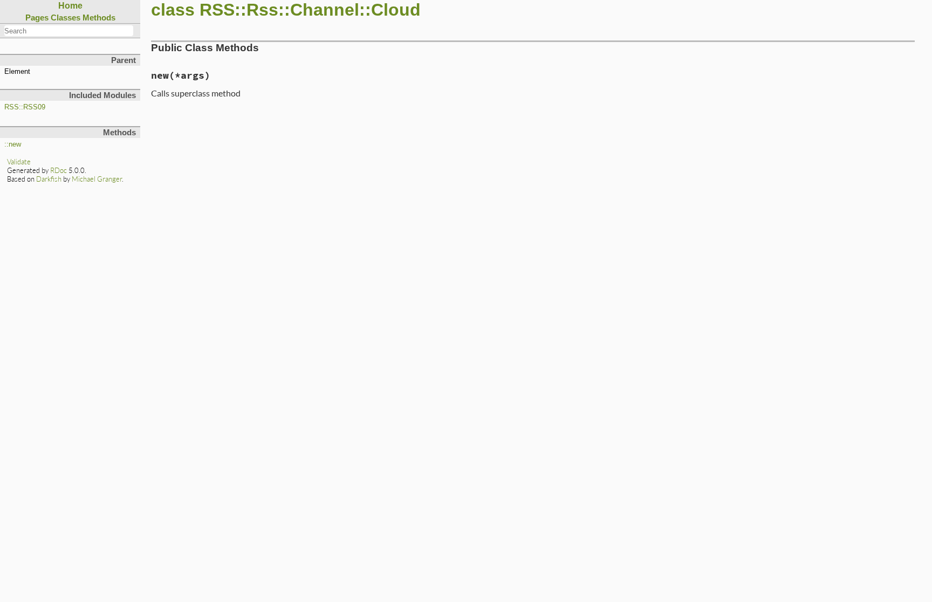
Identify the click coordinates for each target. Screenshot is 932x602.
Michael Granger (97, 179)
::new (12, 144)
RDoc (58, 170)
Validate (19, 161)
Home (70, 5)
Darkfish (48, 179)
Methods (99, 17)
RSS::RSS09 (24, 107)
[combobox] (68, 30)
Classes (65, 17)
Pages (37, 17)
